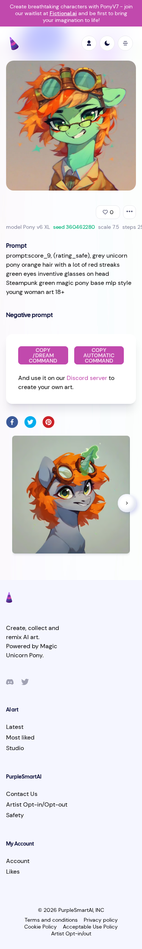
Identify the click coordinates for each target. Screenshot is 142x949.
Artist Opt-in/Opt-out (36, 804)
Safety (15, 815)
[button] (127, 503)
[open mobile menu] (125, 43)
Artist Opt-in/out (71, 933)
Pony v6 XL (36, 227)
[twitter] (30, 422)
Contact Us (21, 794)
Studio (15, 748)
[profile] (89, 43)
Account (18, 861)
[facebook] (12, 422)
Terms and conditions (51, 919)
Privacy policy (101, 919)
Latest (14, 727)
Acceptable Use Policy (90, 926)
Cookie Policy (40, 926)
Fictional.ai (63, 13)
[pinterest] (48, 422)
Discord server (87, 378)
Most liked (20, 737)
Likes (13, 872)
